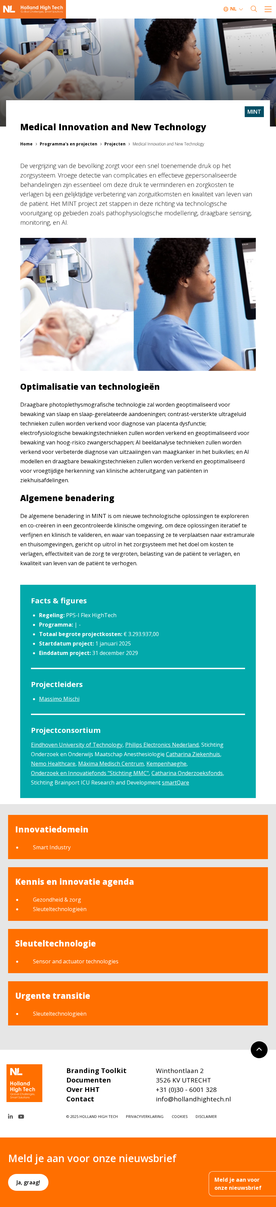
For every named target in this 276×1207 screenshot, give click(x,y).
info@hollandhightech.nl (193, 1099)
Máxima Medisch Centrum (111, 763)
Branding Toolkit (96, 1070)
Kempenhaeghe (166, 763)
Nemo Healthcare (53, 763)
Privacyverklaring (145, 1116)
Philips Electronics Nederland (162, 744)
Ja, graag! (28, 1182)
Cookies (179, 1116)
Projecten (115, 144)
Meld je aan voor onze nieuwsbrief (238, 1183)
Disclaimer (206, 1116)
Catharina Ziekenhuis (193, 754)
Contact (80, 1098)
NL (233, 8)
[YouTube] (21, 1116)
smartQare (175, 782)
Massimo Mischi (59, 699)
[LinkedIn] (10, 1116)
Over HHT (83, 1089)
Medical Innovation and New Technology (168, 144)
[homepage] (33, 9)
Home (26, 144)
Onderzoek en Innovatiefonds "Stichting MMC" (90, 773)
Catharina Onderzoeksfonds (187, 773)
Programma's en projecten (68, 144)
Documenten (88, 1080)
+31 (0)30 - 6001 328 (186, 1089)
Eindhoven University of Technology (77, 744)
